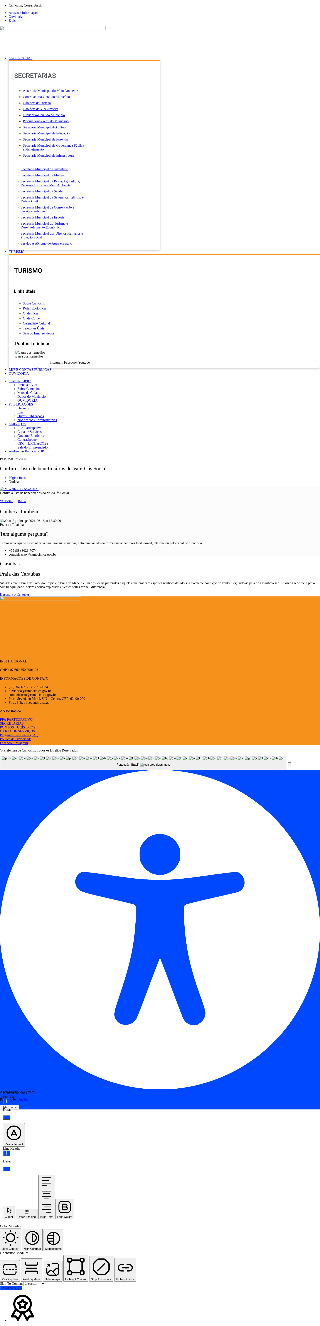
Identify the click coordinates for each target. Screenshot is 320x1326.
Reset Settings (11, 1288)
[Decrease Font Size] (6, 1117)
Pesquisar (6, 459)
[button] (164, 58)
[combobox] (143, 763)
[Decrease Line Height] (6, 1169)
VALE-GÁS (6, 501)
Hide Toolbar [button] (9, 1107)
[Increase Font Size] (6, 1101)
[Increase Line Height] (6, 1153)
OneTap (23, 1099)
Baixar (22, 501)
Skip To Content (12, 1283)
